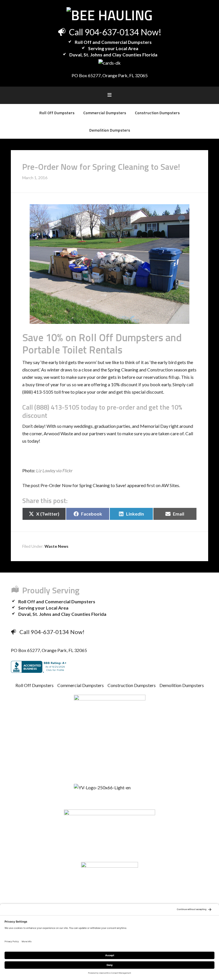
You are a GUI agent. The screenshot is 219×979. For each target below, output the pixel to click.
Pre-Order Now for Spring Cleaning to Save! (83, 485)
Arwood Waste (58, 433)
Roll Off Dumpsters (34, 685)
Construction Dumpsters (132, 685)
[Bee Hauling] (109, 15)
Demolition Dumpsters (181, 685)
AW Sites (170, 485)
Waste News (56, 546)
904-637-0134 (112, 32)
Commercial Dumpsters (80, 685)
